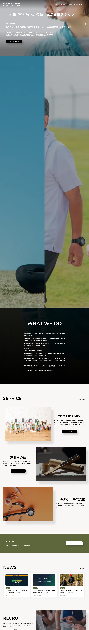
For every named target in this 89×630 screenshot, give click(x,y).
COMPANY (63, 4)
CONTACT (82, 4)
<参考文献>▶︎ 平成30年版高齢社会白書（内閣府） (33, 349)
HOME (57, 4)
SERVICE (70, 4)
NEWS (76, 4)
